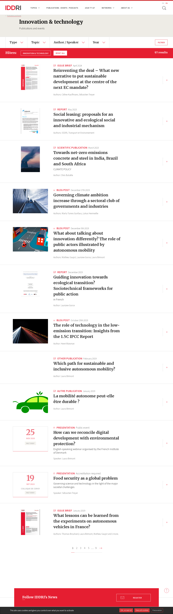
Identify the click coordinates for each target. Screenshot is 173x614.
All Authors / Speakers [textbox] (63, 39)
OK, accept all (126, 610)
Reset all (60, 53)
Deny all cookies (142, 610)
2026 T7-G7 (90, 7)
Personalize (157, 610)
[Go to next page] (100, 548)
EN (167, 3)
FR (163, 3)
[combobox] (16, 42)
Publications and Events (14, 16)
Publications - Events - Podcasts (62, 7)
